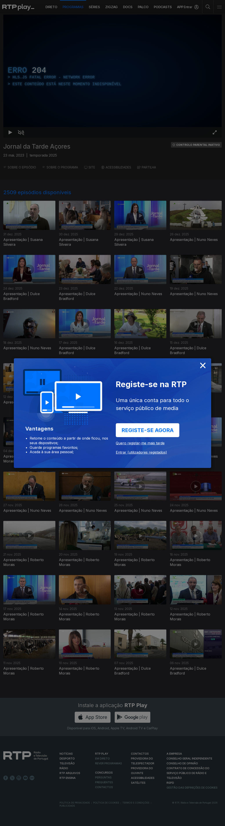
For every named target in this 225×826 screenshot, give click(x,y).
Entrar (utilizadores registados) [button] (141, 452)
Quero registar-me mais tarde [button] (140, 443)
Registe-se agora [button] (148, 430)
